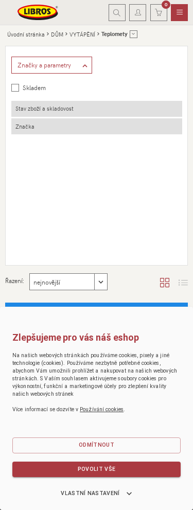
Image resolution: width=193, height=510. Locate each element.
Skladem (34, 87)
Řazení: (14, 280)
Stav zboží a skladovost (44, 108)
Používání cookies (102, 409)
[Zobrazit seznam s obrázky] (183, 282)
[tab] (96, 109)
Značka (24, 126)
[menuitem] (179, 13)
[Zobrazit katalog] (164, 282)
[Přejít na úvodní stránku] (38, 12)
